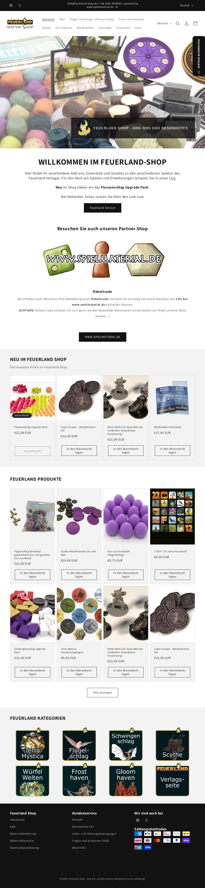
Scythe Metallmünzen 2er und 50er (78, 553)
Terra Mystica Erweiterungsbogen (72, 650)
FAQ (172, 178)
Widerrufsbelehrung (23, 833)
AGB (12, 826)
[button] (177, 23)
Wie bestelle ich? (83, 826)
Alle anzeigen (102, 692)
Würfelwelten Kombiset (167, 427)
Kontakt (77, 819)
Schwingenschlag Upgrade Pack (30, 650)
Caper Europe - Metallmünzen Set (78, 429)
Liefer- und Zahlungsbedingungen (94, 833)
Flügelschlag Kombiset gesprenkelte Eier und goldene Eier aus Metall (32, 555)
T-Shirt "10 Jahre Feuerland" (170, 551)
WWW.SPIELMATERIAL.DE (102, 337)
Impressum (17, 819)
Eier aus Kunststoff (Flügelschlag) (119, 553)
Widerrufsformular (22, 840)
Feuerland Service (102, 208)
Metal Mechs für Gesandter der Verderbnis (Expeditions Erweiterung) (125, 431)
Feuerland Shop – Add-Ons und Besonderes (90, 878)
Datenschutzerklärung (24, 847)
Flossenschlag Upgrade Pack (31, 427)
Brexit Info (79, 847)
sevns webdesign (136, 878)
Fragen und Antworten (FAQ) (90, 840)
